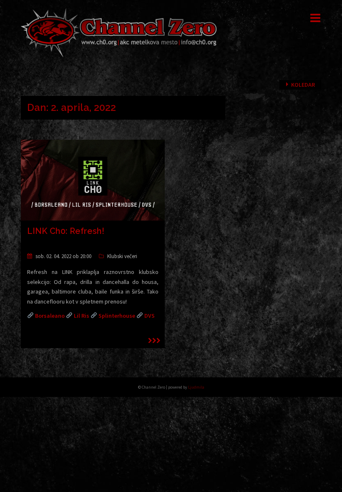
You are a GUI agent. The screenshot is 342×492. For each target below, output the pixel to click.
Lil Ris (81, 315)
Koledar (303, 84)
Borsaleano (50, 315)
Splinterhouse (116, 315)
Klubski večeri (122, 256)
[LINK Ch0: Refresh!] (93, 179)
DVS (149, 315)
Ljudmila (196, 387)
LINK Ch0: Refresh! (65, 231)
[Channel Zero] (119, 32)
